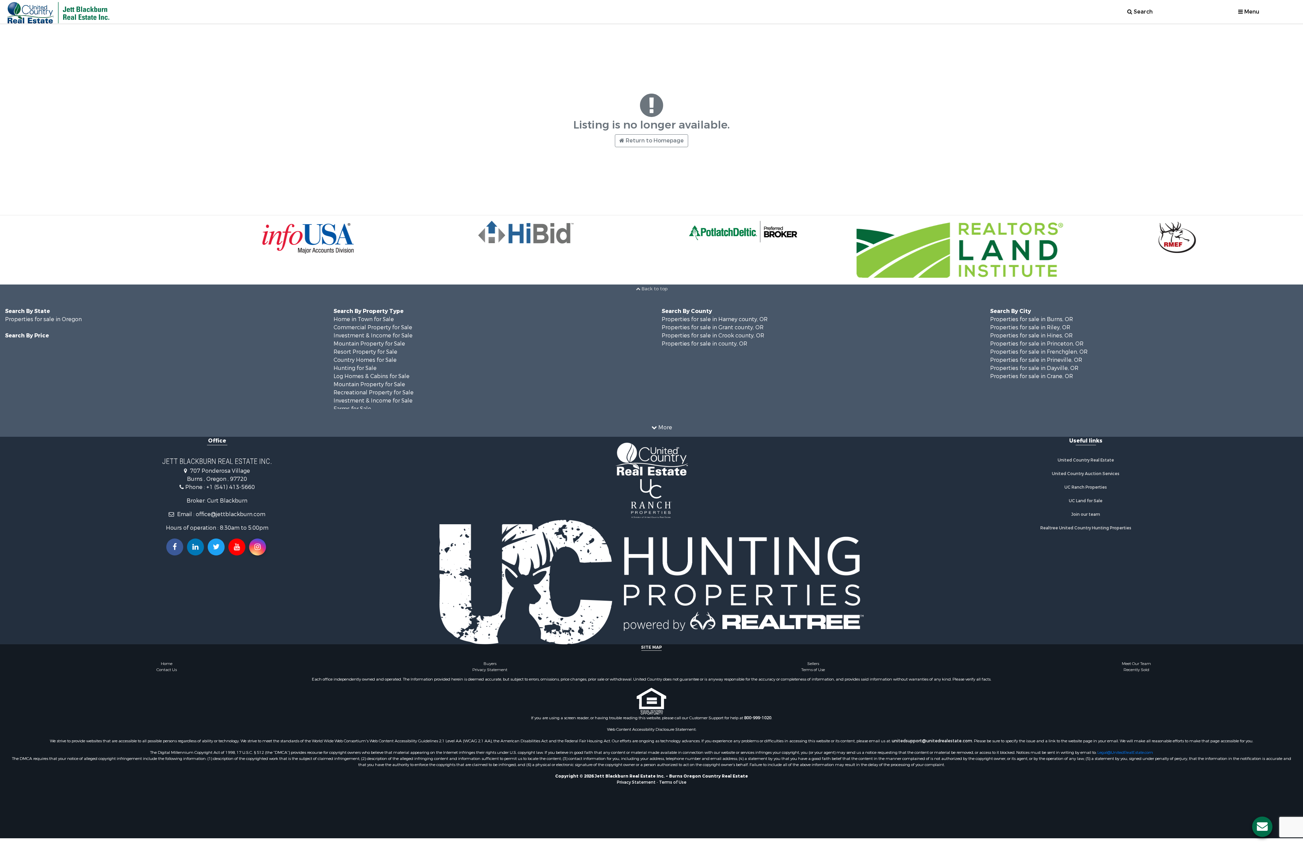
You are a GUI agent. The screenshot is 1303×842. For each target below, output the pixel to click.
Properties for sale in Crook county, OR (713, 335)
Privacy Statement (489, 669)
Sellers (813, 663)
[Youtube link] (236, 547)
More (664, 427)
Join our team (1085, 514)
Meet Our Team (1136, 663)
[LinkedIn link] (195, 547)
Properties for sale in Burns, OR (1031, 319)
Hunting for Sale (355, 368)
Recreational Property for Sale (374, 392)
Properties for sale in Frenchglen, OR (1039, 351)
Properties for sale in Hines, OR (1031, 335)
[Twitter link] (216, 547)
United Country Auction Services (1085, 473)
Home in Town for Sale (364, 319)
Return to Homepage (654, 140)
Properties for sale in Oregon (43, 319)
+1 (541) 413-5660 (230, 487)
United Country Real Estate (1086, 460)
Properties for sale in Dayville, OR (1034, 368)
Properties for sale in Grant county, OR (712, 327)
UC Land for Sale (1085, 501)
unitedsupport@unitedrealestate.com (932, 741)
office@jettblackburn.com (230, 514)
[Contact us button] (1262, 827)
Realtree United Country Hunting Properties (1085, 528)
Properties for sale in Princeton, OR (1036, 343)
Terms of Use (813, 669)
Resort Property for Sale (365, 351)
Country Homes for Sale (365, 360)
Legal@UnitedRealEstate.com (1125, 752)
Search (1142, 11)
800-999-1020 (757, 718)
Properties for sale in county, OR (704, 343)
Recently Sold (1136, 669)
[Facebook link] (174, 547)
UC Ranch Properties (1085, 487)
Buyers (490, 663)
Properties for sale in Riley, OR (1030, 327)
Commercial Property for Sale (373, 327)
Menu (1251, 11)
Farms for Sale (352, 408)
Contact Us (166, 669)
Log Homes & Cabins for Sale (372, 376)
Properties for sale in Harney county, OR (715, 319)
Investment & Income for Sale (373, 335)
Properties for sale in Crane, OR (1031, 376)
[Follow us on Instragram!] (257, 547)
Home (166, 663)
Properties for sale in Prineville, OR (1036, 360)
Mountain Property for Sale (369, 343)
